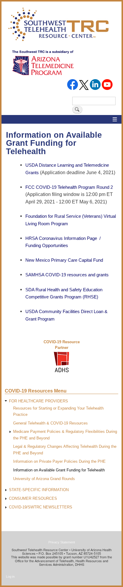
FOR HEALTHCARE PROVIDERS (38, 401)
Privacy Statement (61, 542)
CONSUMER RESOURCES (33, 498)
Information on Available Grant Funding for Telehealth (59, 470)
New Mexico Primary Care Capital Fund (64, 260)
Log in (10, 576)
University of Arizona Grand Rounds (44, 478)
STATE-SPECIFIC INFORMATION (39, 490)
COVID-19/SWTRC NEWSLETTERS (40, 507)
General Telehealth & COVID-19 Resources (50, 423)
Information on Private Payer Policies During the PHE (59, 461)
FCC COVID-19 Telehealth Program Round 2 (69, 187)
